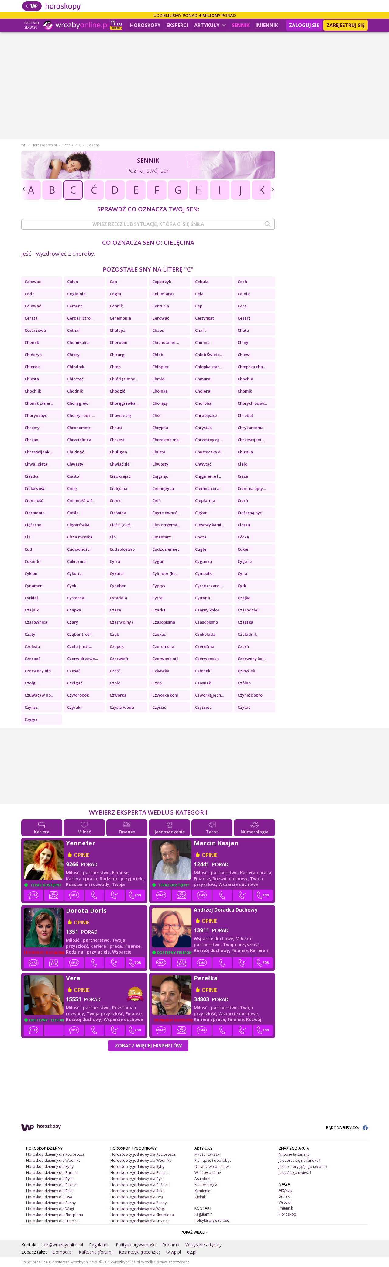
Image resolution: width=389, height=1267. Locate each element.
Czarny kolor (207, 610)
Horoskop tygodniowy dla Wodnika (140, 1160)
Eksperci (177, 25)
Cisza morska (79, 537)
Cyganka (203, 561)
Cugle (200, 549)
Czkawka (160, 670)
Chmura (202, 379)
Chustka (245, 452)
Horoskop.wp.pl (44, 145)
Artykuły (207, 25)
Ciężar (201, 512)
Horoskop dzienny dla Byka (50, 1178)
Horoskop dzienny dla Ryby (50, 1166)
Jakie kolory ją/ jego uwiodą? (303, 1166)
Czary (72, 622)
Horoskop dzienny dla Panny (51, 1202)
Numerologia (205, 1184)
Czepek (117, 646)
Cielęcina (118, 488)
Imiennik (267, 25)
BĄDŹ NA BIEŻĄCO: (343, 1127)
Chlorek (32, 366)
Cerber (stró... (80, 318)
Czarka (159, 610)
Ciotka (244, 525)
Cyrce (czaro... (208, 585)
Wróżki (285, 1202)
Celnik (244, 293)
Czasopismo (206, 622)
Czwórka (118, 695)
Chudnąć (75, 452)
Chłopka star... (208, 366)
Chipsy (73, 354)
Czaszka (245, 622)
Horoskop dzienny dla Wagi (50, 1208)
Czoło (115, 683)
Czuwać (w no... (39, 695)
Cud (28, 549)
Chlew (244, 354)
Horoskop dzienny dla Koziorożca (55, 1154)
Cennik (116, 306)
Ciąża (243, 476)
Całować (33, 281)
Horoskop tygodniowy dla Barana (139, 1172)
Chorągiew (77, 403)
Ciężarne (33, 525)
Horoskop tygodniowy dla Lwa (136, 1196)
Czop (157, 683)
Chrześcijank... (38, 452)
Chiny (243, 342)
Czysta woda (122, 707)
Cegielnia (76, 293)
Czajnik (32, 610)
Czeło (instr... (79, 646)
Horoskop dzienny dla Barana (52, 1172)
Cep (198, 306)
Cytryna (202, 598)
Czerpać (32, 658)
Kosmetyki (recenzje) (139, 1252)
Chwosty (160, 464)
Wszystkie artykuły (203, 1245)
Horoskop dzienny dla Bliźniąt (52, 1184)
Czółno (244, 683)
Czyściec (203, 707)
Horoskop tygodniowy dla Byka (137, 1178)
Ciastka (32, 476)
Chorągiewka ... (124, 403)
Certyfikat (204, 318)
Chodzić (117, 391)
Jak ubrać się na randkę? (299, 1160)
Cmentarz (161, 537)
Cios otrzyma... (166, 525)
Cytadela (118, 598)
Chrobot (245, 415)
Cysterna (75, 598)
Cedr (29, 293)
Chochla (245, 379)
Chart (200, 330)
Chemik (32, 342)
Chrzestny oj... (208, 439)
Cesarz (244, 318)
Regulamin (203, 1214)
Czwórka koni (165, 695)
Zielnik (200, 1196)
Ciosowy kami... (209, 525)
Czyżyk (31, 719)
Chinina (202, 342)
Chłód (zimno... (124, 379)
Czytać (244, 707)
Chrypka (160, 427)
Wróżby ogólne (207, 1172)
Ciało (242, 464)
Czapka (74, 610)
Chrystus (203, 427)
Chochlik (33, 391)
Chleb (157, 354)
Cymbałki (204, 573)
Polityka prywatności (212, 1220)
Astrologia (203, 1178)
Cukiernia (76, 561)
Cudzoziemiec (166, 549)
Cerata (31, 318)
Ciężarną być (250, 512)
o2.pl (191, 1252)
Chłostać (75, 379)
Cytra (157, 598)
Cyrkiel (31, 598)
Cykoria (74, 573)
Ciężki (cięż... (121, 525)
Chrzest (117, 439)
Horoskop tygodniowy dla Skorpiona (142, 1214)
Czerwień (119, 658)
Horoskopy (145, 25)
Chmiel (159, 379)
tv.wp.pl (173, 1252)
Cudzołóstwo (122, 549)
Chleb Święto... (208, 354)
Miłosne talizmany (294, 1154)
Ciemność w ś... (81, 500)
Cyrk (242, 585)
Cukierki (32, 561)
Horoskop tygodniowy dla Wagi (137, 1208)
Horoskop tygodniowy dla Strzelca (140, 1221)
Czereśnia (204, 646)
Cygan (158, 561)
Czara (115, 610)
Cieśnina (118, 512)
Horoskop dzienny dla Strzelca (52, 1221)
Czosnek (203, 683)
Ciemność (34, 500)
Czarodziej (248, 610)
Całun (72, 281)
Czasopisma (163, 622)
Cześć (115, 670)
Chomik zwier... (39, 403)
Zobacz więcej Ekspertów (148, 1045)
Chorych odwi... (252, 403)
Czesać (73, 670)
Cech (242, 281)
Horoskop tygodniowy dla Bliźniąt (139, 1184)
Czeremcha (163, 646)
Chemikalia (78, 342)
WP (23, 145)
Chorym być (36, 415)
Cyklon (31, 573)
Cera (242, 306)
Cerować (160, 318)
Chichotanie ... (165, 342)
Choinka (160, 391)
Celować (33, 306)
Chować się (120, 415)
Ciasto (73, 476)
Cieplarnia (205, 500)
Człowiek (246, 670)
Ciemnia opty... (252, 488)
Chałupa (118, 330)
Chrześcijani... (251, 439)
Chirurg (117, 354)
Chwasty (75, 464)
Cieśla (73, 512)
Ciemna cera (207, 488)
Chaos (158, 330)
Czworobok (78, 695)
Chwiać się (119, 464)
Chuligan (118, 452)
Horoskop (287, 1214)
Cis (27, 537)
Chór (156, 415)
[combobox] (148, 224)
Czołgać (74, 683)
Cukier (244, 549)
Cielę (72, 488)
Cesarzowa (35, 330)
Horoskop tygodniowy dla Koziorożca (143, 1154)
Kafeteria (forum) (96, 1252)
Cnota (200, 537)
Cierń (243, 500)
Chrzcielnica (79, 439)
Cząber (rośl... (80, 634)
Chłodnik (75, 366)
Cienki (116, 500)
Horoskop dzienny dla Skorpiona (54, 1214)
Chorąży (160, 403)
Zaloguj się (304, 25)
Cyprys (158, 585)
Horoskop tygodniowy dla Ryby (137, 1166)
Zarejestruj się (345, 25)
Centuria (160, 306)
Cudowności (79, 549)
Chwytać (203, 464)
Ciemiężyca (163, 488)
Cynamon (34, 585)
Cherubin (118, 342)
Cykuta (116, 573)
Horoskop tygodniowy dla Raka (137, 1190)
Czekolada (205, 634)
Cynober (118, 585)
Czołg (30, 683)
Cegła (115, 293)
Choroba (203, 403)
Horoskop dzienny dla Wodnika (53, 1160)
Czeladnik (247, 634)
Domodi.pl (62, 1252)
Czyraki (74, 707)
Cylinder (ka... (165, 573)
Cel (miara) (163, 293)
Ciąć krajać (120, 476)
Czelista (32, 646)
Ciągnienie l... (208, 476)
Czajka (244, 598)
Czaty (30, 634)
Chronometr (79, 427)
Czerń (243, 646)
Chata (243, 330)
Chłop (115, 366)
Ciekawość (35, 488)
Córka (243, 537)
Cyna (242, 573)
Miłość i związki (207, 1154)
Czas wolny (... (123, 622)
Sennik (241, 25)
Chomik (245, 391)
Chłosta (32, 379)
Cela (199, 293)
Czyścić (159, 707)
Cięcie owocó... (166, 512)
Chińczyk (33, 354)
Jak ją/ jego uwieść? (295, 1172)
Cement (74, 306)
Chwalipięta (36, 464)
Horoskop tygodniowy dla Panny (138, 1202)
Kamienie (202, 1190)
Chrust (116, 427)
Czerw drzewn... (82, 658)
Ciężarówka (78, 525)
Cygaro (245, 561)
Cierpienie (35, 512)
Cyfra (115, 561)
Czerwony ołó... (39, 670)
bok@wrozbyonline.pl (62, 1245)
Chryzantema (250, 427)
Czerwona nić (165, 658)
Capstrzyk (161, 281)
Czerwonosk (207, 658)
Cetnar (73, 330)
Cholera (202, 391)
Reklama (170, 1245)
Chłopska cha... (252, 366)
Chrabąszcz (206, 415)
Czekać (159, 634)
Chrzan (31, 439)
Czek (114, 634)
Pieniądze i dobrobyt (212, 1160)
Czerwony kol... (252, 658)
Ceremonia (120, 318)
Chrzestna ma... (166, 439)
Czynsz (31, 707)
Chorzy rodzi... (81, 415)
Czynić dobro (250, 695)
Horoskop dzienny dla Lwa (49, 1196)
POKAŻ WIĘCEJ (193, 1232)
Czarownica (36, 622)
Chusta (158, 452)
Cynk (71, 585)
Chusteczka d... (209, 452)
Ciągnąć (160, 476)
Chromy (32, 427)
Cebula (201, 281)
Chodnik (75, 391)
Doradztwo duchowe (212, 1166)
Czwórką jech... (209, 695)
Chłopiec (160, 366)
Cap (113, 281)
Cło (113, 537)
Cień (156, 500)
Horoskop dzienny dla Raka (50, 1190)
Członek (202, 670)
